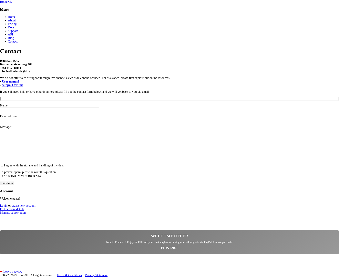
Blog (11, 38)
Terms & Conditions (69, 275)
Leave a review (11, 271)
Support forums (12, 85)
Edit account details (12, 209)
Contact (12, 41)
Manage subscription (13, 212)
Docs (11, 27)
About (12, 20)
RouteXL (6, 1)
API (10, 34)
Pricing (12, 23)
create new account (23, 205)
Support (13, 31)
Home (11, 16)
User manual (10, 81)
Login (3, 205)
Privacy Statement (96, 275)
